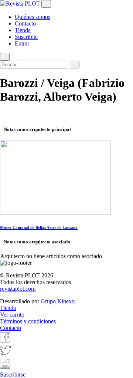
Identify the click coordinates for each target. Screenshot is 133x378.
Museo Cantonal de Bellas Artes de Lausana (39, 227)
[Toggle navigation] (46, 4)
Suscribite (26, 37)
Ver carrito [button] (12, 314)
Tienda (23, 30)
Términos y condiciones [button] (28, 321)
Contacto (25, 23)
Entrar (22, 43)
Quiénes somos (32, 17)
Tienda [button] (8, 308)
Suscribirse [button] (12, 374)
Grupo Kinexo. (58, 301)
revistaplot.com (17, 289)
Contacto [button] (10, 328)
